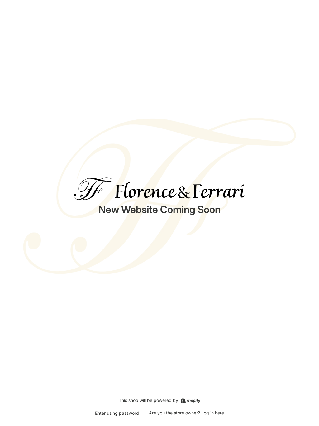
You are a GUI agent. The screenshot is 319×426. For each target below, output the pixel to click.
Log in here (212, 412)
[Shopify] (190, 400)
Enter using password (117, 413)
